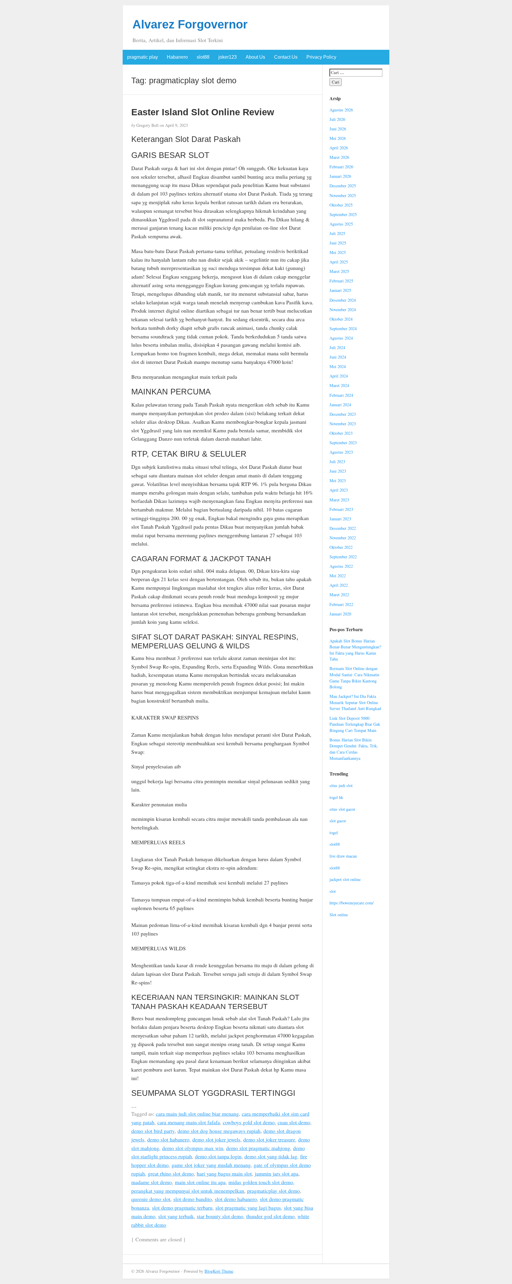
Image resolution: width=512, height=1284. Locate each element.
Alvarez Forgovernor (190, 24)
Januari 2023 (340, 519)
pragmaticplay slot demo (273, 1190)
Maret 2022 (339, 594)
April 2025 (338, 262)
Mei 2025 (337, 252)
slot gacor (337, 821)
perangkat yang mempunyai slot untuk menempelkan (187, 1190)
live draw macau (343, 856)
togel (333, 832)
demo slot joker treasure (269, 1139)
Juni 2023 (337, 471)
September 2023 (343, 442)
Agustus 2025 (341, 224)
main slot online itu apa (200, 1182)
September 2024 (343, 328)
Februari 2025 (341, 281)
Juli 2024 (337, 347)
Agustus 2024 (341, 338)
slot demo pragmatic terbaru (182, 1207)
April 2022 (338, 585)
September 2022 (343, 556)
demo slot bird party (153, 1130)
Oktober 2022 (341, 547)
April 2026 (338, 148)
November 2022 (342, 538)
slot (332, 891)
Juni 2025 (337, 243)
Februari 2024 (341, 395)
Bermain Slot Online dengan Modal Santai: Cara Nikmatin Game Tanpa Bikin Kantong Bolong (354, 678)
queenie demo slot (150, 1199)
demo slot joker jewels (216, 1139)
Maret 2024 (339, 385)
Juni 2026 (337, 129)
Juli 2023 (337, 461)
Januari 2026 (340, 176)
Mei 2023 (337, 480)
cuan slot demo (294, 1122)
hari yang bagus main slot (224, 1173)
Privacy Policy (321, 57)
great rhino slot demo (171, 1173)
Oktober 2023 (341, 433)
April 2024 (338, 376)
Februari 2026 (341, 167)
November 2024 (342, 309)
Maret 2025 (339, 271)
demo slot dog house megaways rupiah (218, 1130)
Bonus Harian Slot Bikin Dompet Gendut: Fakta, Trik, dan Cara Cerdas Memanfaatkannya (353, 749)
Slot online (338, 914)
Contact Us (285, 57)
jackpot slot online (345, 879)
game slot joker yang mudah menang (211, 1164)
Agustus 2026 (341, 110)
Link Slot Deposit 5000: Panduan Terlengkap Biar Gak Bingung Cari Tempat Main (354, 724)
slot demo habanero (236, 1199)
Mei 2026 (337, 138)
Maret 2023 (339, 500)
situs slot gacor (342, 809)
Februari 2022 (341, 604)
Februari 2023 (341, 509)
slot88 (203, 57)
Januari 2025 (340, 290)
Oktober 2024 (341, 319)
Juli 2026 (337, 119)
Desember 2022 (342, 528)
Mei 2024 (337, 366)
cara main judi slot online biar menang (197, 1113)
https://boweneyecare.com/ (351, 903)
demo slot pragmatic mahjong (258, 1148)
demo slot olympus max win (192, 1148)
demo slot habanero (168, 1139)
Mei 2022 (337, 575)
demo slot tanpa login (218, 1156)
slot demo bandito (192, 1199)
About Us (255, 57)
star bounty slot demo (220, 1216)
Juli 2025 (337, 233)
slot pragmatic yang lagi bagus (248, 1207)
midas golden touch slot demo (260, 1182)
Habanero (177, 57)
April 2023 (338, 490)
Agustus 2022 (341, 566)
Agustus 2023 (341, 452)
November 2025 (342, 195)
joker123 (227, 57)
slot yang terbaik (176, 1216)
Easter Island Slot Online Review (202, 112)
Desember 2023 (342, 414)
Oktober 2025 (341, 205)
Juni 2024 (337, 357)
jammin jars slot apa (276, 1173)
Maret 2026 (339, 157)
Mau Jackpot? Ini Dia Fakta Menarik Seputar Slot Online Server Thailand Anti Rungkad (355, 702)
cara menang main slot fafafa (188, 1122)
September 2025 (343, 214)
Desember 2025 (342, 185)
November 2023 (342, 423)
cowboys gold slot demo (249, 1122)
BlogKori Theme (218, 1271)
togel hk (336, 797)
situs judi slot (341, 785)
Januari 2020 (340, 614)
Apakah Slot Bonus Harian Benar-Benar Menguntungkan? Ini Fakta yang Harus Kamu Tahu (355, 650)
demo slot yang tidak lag (270, 1156)
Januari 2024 (340, 404)
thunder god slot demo (270, 1216)
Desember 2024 (342, 300)
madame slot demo (151, 1182)
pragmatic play (142, 57)
